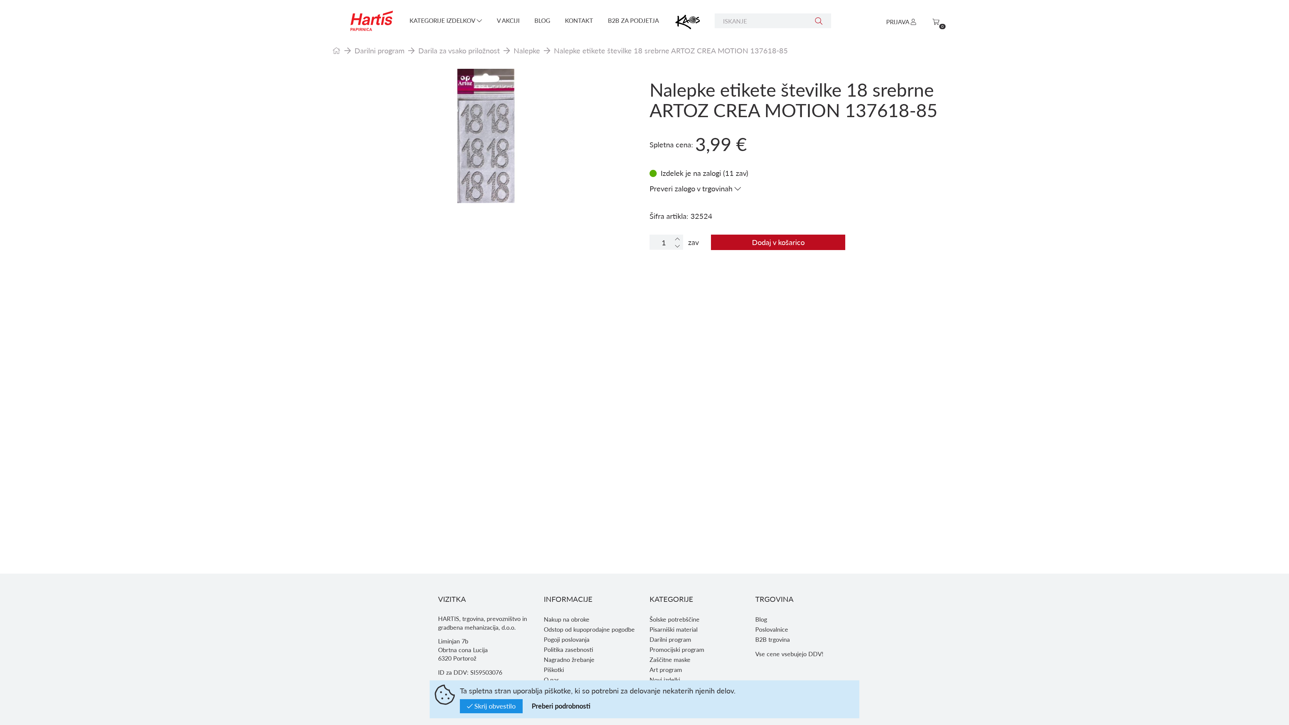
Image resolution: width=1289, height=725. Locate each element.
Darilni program (379, 50)
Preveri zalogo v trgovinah (692, 188)
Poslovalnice (771, 629)
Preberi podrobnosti (561, 706)
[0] (936, 21)
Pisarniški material (674, 629)
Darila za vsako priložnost (459, 50)
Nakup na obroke (566, 619)
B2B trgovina (772, 639)
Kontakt (579, 20)
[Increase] (677, 238)
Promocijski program (677, 649)
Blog (542, 20)
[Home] (336, 50)
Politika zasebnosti (568, 649)
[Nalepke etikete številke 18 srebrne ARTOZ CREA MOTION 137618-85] (485, 136)
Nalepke (527, 50)
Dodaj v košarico (778, 242)
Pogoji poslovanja (566, 639)
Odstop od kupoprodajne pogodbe (589, 629)
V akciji (508, 20)
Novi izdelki (665, 679)
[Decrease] (677, 245)
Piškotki (554, 669)
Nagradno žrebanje (569, 659)
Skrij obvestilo (494, 706)
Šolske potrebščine (675, 619)
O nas (551, 679)
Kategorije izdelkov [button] (443, 20)
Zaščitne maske (670, 659)
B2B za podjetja (633, 20)
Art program (666, 669)
